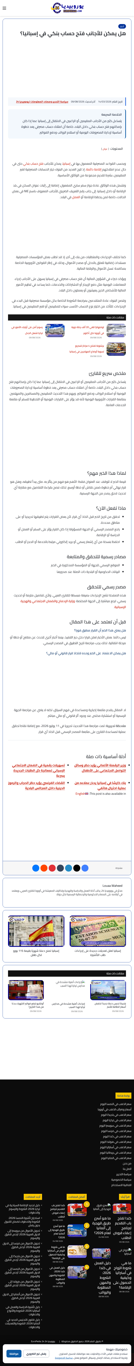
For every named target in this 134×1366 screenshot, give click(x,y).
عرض (105, 149)
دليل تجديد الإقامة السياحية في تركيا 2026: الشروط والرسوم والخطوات (22, 1209)
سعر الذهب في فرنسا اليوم (116, 1131)
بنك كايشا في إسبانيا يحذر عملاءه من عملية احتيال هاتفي (100, 785)
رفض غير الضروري (36, 1353)
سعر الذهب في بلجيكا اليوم (116, 1114)
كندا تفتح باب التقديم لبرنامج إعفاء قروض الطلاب (122, 1228)
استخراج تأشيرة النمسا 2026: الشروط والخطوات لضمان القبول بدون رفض (22, 1221)
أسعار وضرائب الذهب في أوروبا (114, 1109)
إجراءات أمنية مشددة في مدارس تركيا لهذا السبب (68, 1005)
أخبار (122, 26)
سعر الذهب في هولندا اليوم (115, 1141)
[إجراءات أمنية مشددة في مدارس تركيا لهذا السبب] (67, 990)
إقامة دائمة (94, 169)
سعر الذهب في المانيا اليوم (116, 1158)
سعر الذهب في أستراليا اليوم (115, 1147)
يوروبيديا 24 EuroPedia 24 (43, 1341)
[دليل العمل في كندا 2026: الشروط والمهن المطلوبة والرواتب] (101, 1253)
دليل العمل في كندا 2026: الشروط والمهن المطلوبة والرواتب (102, 1277)
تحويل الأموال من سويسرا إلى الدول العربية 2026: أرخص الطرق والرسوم (22, 1234)
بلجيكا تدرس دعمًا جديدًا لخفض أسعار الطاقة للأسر (110, 1005)
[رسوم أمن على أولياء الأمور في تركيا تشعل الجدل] (55, 330)
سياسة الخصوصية (121, 1179)
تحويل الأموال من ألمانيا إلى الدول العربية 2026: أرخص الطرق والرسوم (21, 1298)
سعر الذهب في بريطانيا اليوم (115, 1152)
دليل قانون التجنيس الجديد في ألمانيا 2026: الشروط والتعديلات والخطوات (22, 1323)
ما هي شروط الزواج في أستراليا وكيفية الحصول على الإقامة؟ (122, 1275)
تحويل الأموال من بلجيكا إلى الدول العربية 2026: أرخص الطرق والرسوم (22, 1259)
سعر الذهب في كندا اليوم (117, 1136)
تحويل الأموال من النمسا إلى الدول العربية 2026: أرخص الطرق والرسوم (22, 1272)
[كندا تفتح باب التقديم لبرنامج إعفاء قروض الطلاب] (122, 1208)
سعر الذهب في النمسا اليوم (115, 1103)
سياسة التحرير (123, 1174)
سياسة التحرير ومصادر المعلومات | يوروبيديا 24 (42, 102)
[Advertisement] (67, 67)
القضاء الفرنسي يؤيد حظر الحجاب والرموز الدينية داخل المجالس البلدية (36, 785)
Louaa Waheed (112, 885)
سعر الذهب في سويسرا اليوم (115, 1125)
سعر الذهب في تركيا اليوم (117, 1120)
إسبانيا (66, 163)
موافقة (13, 1353)
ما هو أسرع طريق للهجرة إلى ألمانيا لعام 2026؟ (101, 1225)
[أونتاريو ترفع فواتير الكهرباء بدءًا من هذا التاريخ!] (26, 990)
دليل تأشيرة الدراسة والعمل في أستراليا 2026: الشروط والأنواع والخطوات (23, 1310)
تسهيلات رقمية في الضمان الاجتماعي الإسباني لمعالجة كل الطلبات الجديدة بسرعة (38, 770)
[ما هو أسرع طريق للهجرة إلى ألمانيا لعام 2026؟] (101, 1208)
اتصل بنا (127, 1168)
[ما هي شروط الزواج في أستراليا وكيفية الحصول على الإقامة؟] (122, 1253)
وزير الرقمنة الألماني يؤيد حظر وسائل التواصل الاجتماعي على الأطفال (100, 768)
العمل (76, 197)
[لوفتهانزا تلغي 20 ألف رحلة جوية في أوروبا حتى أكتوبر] (116, 330)
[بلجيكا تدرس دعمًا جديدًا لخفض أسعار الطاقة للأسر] (108, 990)
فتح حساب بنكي (33, 163)
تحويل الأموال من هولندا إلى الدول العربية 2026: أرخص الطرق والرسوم (22, 1285)
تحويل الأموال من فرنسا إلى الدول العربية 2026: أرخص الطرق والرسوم (21, 1247)
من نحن (127, 1163)
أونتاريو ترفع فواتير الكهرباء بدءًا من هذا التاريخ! (28, 1005)
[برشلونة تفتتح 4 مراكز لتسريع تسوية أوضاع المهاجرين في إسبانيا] (116, 349)
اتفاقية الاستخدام (121, 1185)
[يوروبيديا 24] (67, 8)
